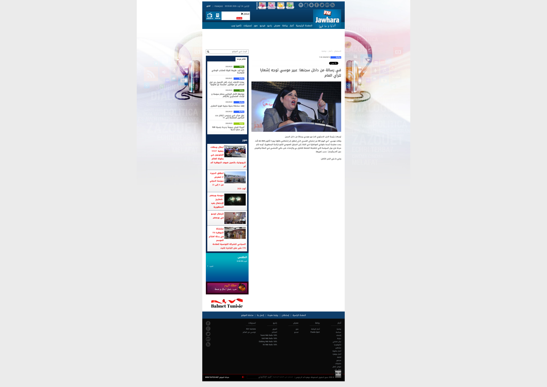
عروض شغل (336, 366)
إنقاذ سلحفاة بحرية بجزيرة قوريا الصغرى (227, 106)
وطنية (324, 51)
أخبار (292, 25)
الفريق (274, 329)
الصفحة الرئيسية (304, 25)
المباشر (274, 332)
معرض (277, 25)
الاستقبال (337, 51)
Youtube (208, 339)
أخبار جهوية (336, 351)
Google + (208, 328)
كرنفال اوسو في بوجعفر (217, 216)
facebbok (208, 323)
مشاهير (338, 347)
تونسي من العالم (249, 332)
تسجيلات (247, 25)
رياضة (285, 25)
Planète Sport (315, 332)
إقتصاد (338, 335)
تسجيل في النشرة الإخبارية (283, 376)
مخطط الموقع (247, 315)
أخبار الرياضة (315, 329)
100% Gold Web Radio (269, 338)
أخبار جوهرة (337, 354)
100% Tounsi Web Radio (268, 335)
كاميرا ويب (236, 25)
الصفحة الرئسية (299, 315)
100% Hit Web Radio (270, 344)
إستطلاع (285, 315)
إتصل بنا (260, 315)
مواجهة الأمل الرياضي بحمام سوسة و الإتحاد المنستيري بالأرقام (227, 95)
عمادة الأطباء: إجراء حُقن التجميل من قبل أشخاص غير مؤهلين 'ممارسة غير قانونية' (226, 83)
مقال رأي (337, 369)
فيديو (262, 25)
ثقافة (339, 357)
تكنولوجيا (337, 344)
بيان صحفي (337, 341)
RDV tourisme (251, 329)
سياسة (338, 332)
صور (256, 25)
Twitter (208, 334)
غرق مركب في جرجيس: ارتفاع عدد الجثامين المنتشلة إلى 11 (229, 117)
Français (219, 6)
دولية (241, 123)
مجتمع (338, 360)
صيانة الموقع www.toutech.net (217, 377)
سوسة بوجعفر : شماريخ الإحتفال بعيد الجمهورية (217, 201)
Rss (208, 344)
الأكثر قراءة (241, 59)
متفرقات (338, 363)
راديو (269, 25)
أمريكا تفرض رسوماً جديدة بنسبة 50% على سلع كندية (228, 128)
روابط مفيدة (273, 315)
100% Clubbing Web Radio (268, 341)
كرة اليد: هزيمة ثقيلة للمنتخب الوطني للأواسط (228, 72)
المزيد (211, 266)
